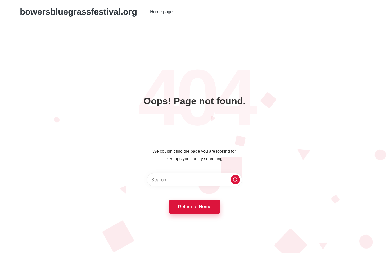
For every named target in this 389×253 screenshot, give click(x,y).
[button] (235, 179)
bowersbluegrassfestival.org (78, 12)
